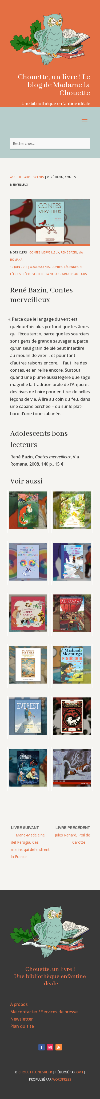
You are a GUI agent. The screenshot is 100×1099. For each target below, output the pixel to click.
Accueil (15, 177)
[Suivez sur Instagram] (50, 1047)
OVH (79, 1072)
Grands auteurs (74, 274)
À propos (19, 1004)
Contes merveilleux (44, 252)
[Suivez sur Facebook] (41, 1047)
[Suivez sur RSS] (58, 1047)
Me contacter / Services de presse (44, 1012)
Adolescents (34, 177)
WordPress (61, 1079)
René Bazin (69, 252)
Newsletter (21, 1019)
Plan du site (22, 1026)
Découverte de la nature (41, 274)
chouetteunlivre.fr (35, 1072)
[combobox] (50, 143)
